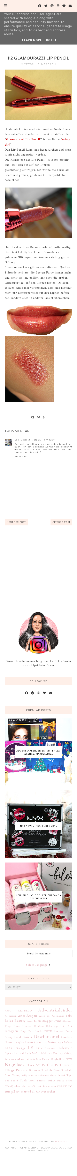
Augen (31, 1015)
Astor (21, 1015)
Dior (69, 1026)
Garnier (27, 1037)
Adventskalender (55, 1010)
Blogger (61, 1141)
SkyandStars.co (38, 1150)
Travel (32, 1080)
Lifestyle (65, 1048)
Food (17, 1037)
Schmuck (43, 1075)
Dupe (24, 1031)
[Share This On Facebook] (33, 417)
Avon (42, 1015)
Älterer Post (61, 522)
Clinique (39, 1026)
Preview (22, 1070)
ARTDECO (25, 1010)
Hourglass (19, 1042)
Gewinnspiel (46, 1036)
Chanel (27, 1026)
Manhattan (26, 1059)
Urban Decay (56, 1080)
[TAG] (9, 1086)
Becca (30, 1020)
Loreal (19, 1053)
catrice (42, 1086)
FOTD (48, 1031)
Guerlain (66, 1037)
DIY (62, 1026)
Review (34, 1070)
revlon (19, 1091)
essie (7, 1091)
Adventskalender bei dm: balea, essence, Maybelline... (38, 752)
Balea (9, 1020)
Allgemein (11, 1015)
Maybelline (58, 1059)
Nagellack (15, 1064)
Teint (61, 1075)
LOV (39, 1048)
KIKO (9, 1048)
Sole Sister (21, 439)
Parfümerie (63, 1065)
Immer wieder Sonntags (44, 1042)
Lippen (9, 1053)
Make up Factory (52, 1053)
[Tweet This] (39, 417)
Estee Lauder (35, 1031)
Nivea (30, 1065)
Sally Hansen (29, 1075)
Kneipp (20, 1048)
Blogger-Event (51, 1021)
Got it (51, 40)
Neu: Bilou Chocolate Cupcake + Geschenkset (38, 897)
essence (64, 1086)
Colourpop (52, 1026)
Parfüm (48, 1065)
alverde (20, 1086)
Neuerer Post (16, 522)
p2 (13, 1091)
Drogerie (12, 1030)
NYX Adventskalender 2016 (38, 825)
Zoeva (69, 1080)
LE (30, 1047)
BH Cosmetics (55, 1015)
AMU (8, 1010)
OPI (38, 1065)
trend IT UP (32, 1091)
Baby (69, 1015)
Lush (28, 1053)
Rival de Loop (50, 1070)
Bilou (37, 1021)
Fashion (59, 1031)
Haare (9, 1042)
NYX (69, 1059)
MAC (36, 1053)
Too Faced (11, 1080)
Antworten (21, 456)
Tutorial (41, 1080)
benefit (31, 1086)
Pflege (10, 1070)
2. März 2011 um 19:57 (42, 439)
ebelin (52, 1086)
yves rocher (48, 1091)
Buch (17, 1026)
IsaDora (68, 1042)
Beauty (20, 1020)
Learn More (32, 40)
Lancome (50, 1048)
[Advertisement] (38, 568)
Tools (23, 1080)
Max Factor (43, 1059)
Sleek (53, 1075)
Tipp (69, 1075)
